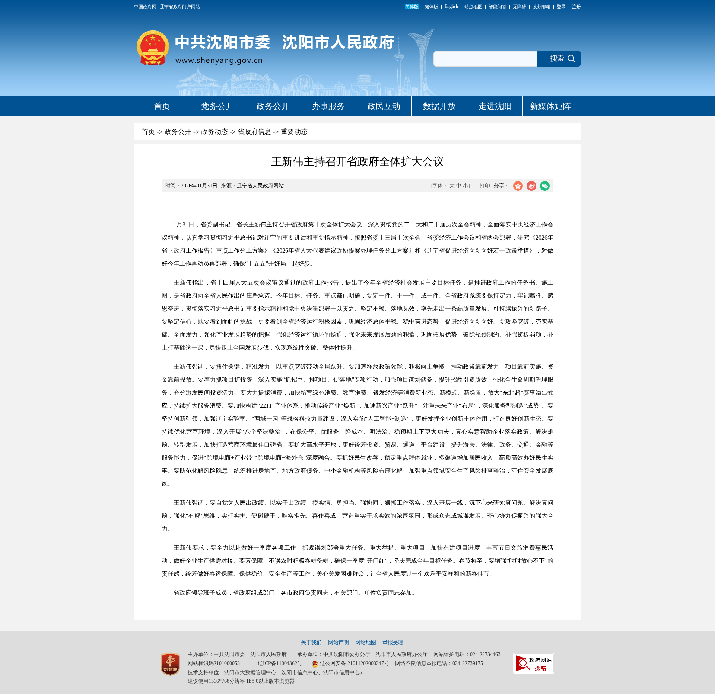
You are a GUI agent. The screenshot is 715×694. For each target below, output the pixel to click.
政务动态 (214, 131)
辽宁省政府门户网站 (180, 6)
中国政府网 (145, 6)
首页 (162, 106)
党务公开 (217, 106)
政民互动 (384, 106)
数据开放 (439, 106)
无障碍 (519, 6)
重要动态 (294, 131)
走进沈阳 (495, 106)
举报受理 (392, 642)
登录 (561, 6)
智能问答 (497, 6)
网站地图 (365, 642)
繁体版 (431, 6)
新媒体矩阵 (550, 106)
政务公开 (273, 106)
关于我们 (311, 642)
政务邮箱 (541, 6)
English (451, 6)
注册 (576, 6)
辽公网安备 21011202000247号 (354, 663)
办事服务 (328, 106)
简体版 (412, 6)
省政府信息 (254, 131)
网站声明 (338, 642)
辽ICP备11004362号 (280, 663)
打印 (485, 186)
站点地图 (473, 6)
